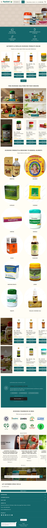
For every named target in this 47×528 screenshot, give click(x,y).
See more (23, 465)
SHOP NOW (10, 20)
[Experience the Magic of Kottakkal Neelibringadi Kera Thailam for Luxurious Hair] (10, 442)
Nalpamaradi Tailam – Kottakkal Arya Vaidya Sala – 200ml (18, 333)
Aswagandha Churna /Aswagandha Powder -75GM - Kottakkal (43, 361)
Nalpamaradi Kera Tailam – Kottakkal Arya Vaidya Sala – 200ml (31, 333)
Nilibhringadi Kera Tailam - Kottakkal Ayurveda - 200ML (19, 68)
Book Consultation (17, 398)
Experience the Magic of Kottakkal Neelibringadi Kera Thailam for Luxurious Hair (10, 452)
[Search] (23, 2)
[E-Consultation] (12, 38)
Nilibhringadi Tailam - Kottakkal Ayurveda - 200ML (30, 67)
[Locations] (35, 38)
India (23, 519)
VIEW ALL (24, 80)
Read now (10, 462)
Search (23, 523)
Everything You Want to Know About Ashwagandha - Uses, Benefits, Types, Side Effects (29, 452)
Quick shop (6, 72)
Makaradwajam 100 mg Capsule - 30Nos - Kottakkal (30, 134)
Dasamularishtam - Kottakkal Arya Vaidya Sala (18, 361)
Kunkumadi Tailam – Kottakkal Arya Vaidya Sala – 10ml (5, 66)
